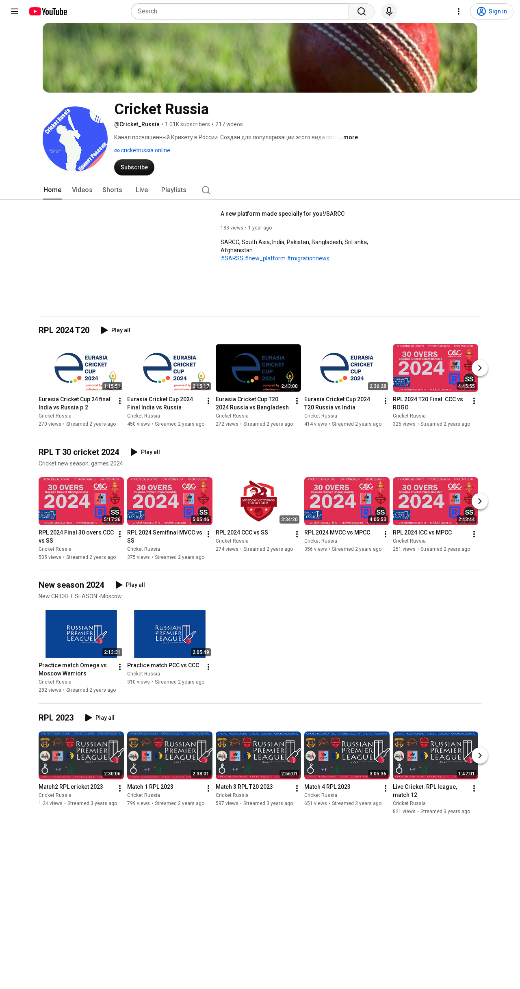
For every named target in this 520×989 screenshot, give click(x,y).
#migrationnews (308, 258)
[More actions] (120, 401)
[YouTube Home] (48, 11)
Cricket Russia (55, 416)
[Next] (480, 368)
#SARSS (232, 258)
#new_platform (265, 258)
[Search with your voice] (389, 11)
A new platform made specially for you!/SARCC (282, 213)
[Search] (362, 11)
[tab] (52, 190)
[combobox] (242, 11)
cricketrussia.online (145, 150)
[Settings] (459, 11)
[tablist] (260, 190)
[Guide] (15, 11)
